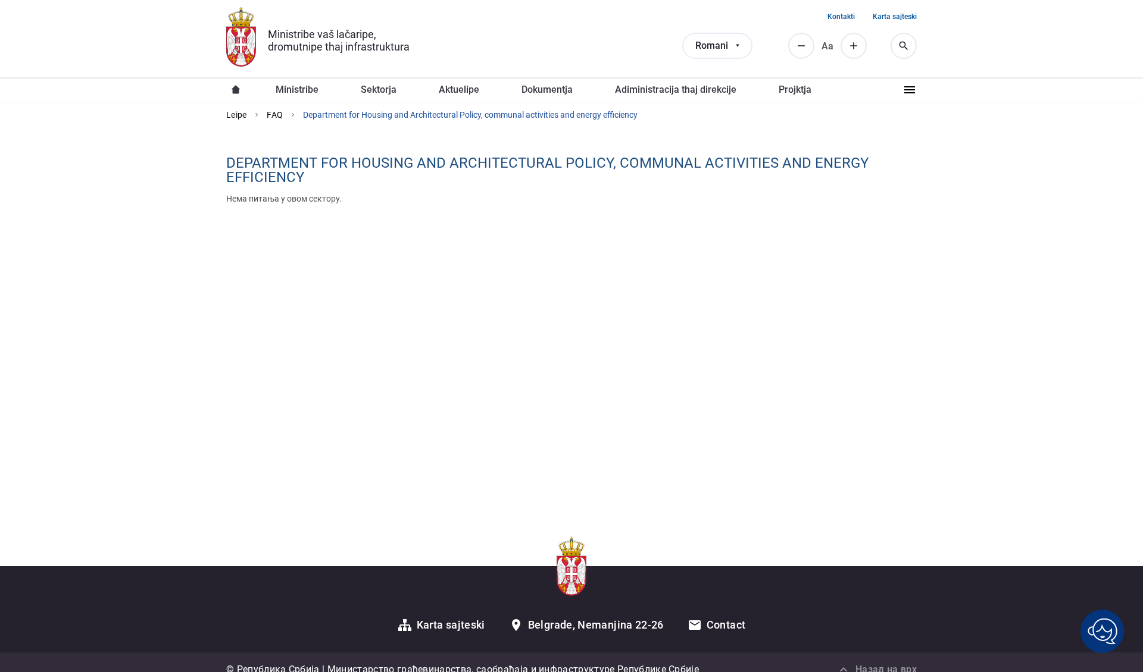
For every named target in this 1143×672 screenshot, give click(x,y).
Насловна (235, 89)
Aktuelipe (459, 89)
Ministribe (297, 89)
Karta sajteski (895, 16)
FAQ (275, 115)
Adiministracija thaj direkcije (675, 89)
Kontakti (841, 16)
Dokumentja (547, 89)
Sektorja (378, 89)
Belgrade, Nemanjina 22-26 (596, 624)
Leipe (236, 115)
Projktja (795, 89)
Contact (726, 624)
